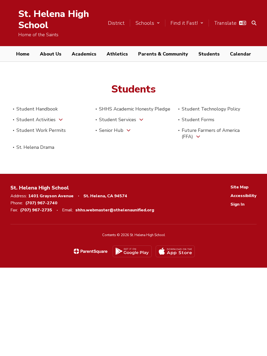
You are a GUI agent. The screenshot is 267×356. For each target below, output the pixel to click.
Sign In (237, 204)
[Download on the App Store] (175, 251)
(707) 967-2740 (41, 203)
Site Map (239, 187)
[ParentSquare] (90, 251)
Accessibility (243, 196)
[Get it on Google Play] (132, 251)
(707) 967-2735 (36, 210)
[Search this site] (254, 23)
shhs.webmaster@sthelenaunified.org (114, 210)
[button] (147, 23)
